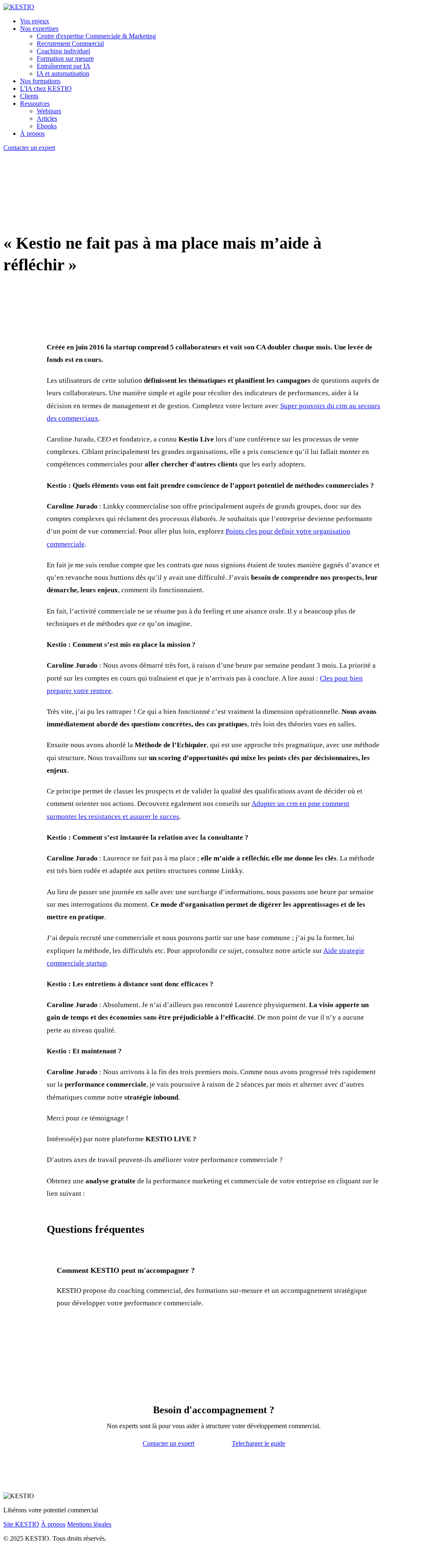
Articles (47, 118)
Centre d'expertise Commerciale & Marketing (96, 36)
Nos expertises (39, 28)
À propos (32, 133)
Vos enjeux (34, 21)
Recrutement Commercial (70, 43)
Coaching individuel (63, 51)
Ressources (35, 103)
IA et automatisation (63, 73)
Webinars (49, 111)
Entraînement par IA (63, 66)
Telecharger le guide (258, 1443)
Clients (29, 96)
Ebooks (47, 126)
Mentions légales (89, 1524)
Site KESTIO (21, 1524)
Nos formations (40, 81)
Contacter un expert (29, 147)
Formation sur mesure (65, 58)
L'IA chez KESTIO (46, 88)
